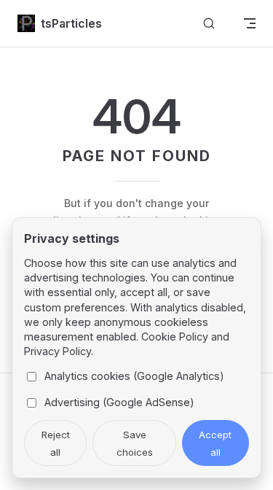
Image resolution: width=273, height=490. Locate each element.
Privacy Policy (57, 351)
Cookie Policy (174, 336)
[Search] (208, 24)
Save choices (134, 443)
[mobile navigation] (249, 23)
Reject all (55, 443)
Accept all (215, 443)
